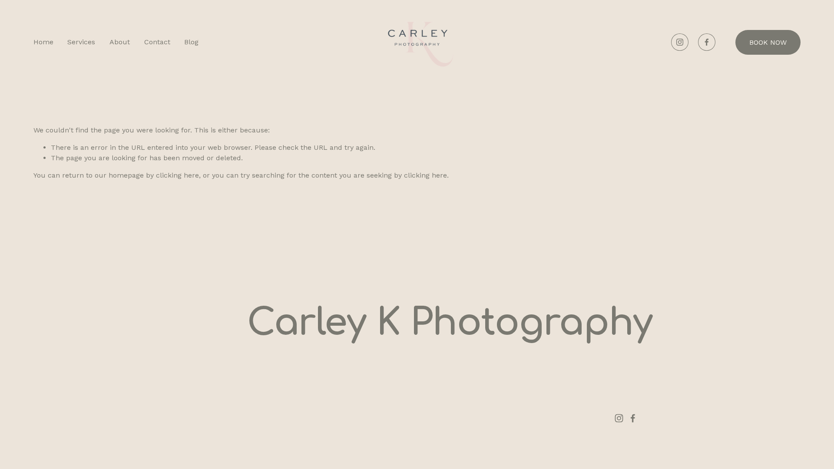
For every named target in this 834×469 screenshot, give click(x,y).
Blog (191, 42)
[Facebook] (706, 42)
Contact (157, 42)
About (119, 42)
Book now (768, 42)
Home (43, 42)
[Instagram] (679, 42)
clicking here (177, 175)
